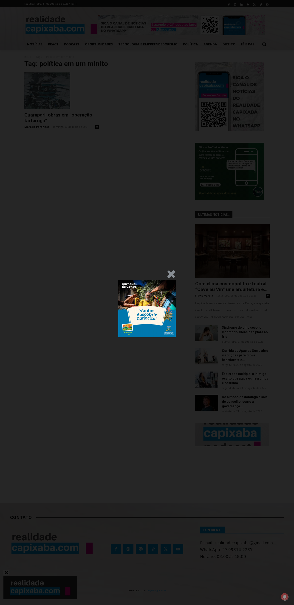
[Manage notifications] (284, 596)
